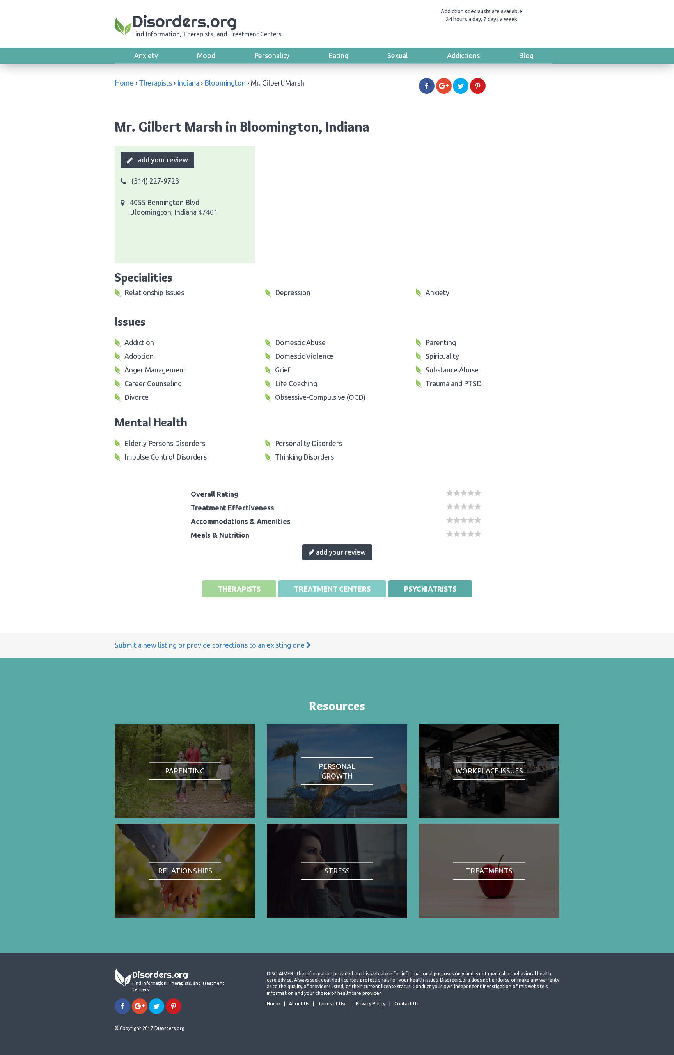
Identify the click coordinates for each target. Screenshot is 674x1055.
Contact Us (406, 1003)
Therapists (155, 83)
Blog (526, 55)
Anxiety (146, 55)
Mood (206, 55)
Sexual (397, 55)
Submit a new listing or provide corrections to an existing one (210, 645)
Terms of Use (332, 1003)
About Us (299, 1003)
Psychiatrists (430, 589)
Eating (338, 55)
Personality (271, 55)
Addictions (463, 55)
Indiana (188, 83)
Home (124, 83)
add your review (162, 160)
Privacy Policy (370, 1003)
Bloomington (225, 83)
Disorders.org (207, 24)
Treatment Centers (332, 589)
